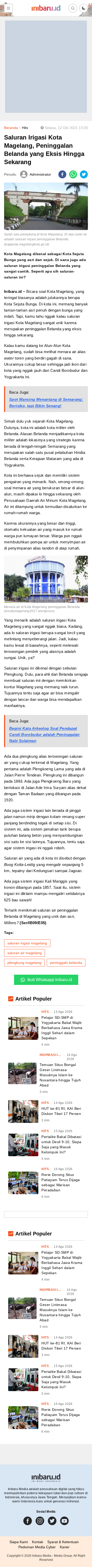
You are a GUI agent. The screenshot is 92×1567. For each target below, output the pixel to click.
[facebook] (62, 174)
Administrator (40, 174)
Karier (65, 1547)
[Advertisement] (46, 67)
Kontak (37, 1542)
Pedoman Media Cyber (37, 1547)
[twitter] (84, 174)
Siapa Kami (18, 1542)
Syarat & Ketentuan (63, 1542)
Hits (25, 128)
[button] (84, 8)
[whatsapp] (73, 174)
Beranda (11, 128)
